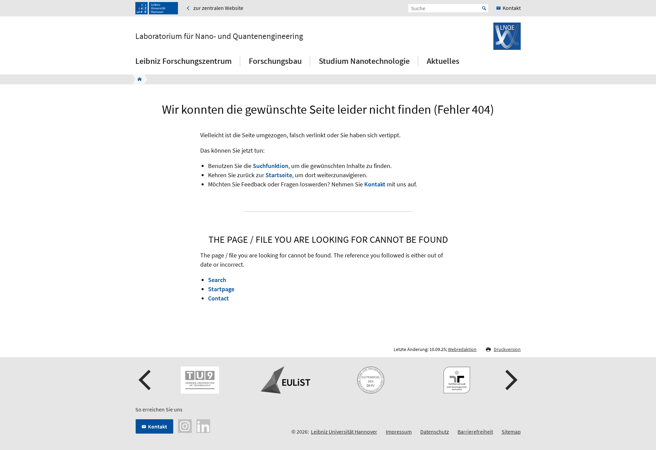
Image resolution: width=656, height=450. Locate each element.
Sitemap (511, 431)
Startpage (221, 289)
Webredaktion (462, 349)
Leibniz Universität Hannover (344, 431)
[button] (145, 380)
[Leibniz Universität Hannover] (156, 8)
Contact (218, 298)
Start (484, 8)
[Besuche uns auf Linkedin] (203, 425)
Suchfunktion (270, 166)
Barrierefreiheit (475, 431)
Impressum (399, 431)
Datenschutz (434, 431)
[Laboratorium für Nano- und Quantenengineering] (137, 79)
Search (217, 280)
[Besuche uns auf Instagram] (185, 425)
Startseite (278, 175)
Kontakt (374, 184)
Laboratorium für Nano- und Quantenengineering (219, 36)
